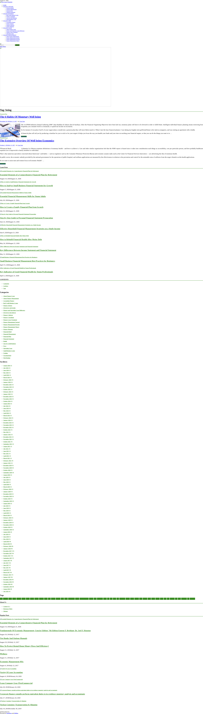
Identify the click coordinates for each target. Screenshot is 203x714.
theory (179, 598)
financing (91, 598)
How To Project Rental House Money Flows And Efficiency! (24, 646)
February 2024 (7, 418)
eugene (62, 598)
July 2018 (5, 534)
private (161, 598)
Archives (5, 286)
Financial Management (11, 9)
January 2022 (7, 434)
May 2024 (6, 410)
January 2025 (7, 394)
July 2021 (5, 449)
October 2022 (7, 429)
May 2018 (6, 539)
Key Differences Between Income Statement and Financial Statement (28, 250)
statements (172, 598)
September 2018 (7, 529)
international (100, 598)
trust (188, 598)
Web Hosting (6, 358)
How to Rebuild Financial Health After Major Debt (21, 239)
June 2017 (6, 565)
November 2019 (7, 496)
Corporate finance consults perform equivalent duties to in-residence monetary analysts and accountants (42, 694)
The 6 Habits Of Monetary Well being (20, 116)
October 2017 (7, 555)
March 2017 (6, 572)
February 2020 (7, 489)
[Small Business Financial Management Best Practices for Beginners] (18, 257)
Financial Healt (4, 138)
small (168, 598)
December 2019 (7, 494)
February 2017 (7, 574)
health (95, 598)
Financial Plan (9, 10)
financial (77, 598)
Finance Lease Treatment (12, 32)
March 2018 (6, 544)
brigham (23, 598)
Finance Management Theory (12, 40)
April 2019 (6, 513)
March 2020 (6, 487)
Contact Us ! (6, 606)
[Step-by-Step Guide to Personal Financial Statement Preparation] (18, 214)
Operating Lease (10, 33)
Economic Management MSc (12, 662)
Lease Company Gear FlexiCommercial (16, 683)
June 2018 (6, 536)
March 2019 (6, 515)
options (149, 598)
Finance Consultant (10, 16)
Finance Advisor (10, 23)
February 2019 (7, 517)
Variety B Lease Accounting (11, 672)
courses (45, 598)
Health (5, 341)
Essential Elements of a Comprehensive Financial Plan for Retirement (28, 175)
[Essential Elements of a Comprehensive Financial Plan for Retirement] (19, 171)
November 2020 (7, 468)
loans (118, 598)
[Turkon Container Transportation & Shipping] (13, 701)
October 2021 (7, 441)
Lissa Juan (22, 121)
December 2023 (7, 422)
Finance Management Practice (13, 39)
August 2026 (6, 365)
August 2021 (6, 446)
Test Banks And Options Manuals (13, 638)
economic (53, 598)
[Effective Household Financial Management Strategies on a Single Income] (20, 225)
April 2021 (6, 456)
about (1, 598)
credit (49, 598)
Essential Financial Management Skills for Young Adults (23, 196)
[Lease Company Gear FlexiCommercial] (11, 679)
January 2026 (7, 382)
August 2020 (6, 475)
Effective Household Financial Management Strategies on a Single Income (30, 229)
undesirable (192, 598)
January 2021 (7, 463)
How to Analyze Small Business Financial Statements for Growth (26, 186)
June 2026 (6, 370)
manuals (132, 598)
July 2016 (5, 591)
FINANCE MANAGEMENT (9, 35)
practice (153, 598)
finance (66, 598)
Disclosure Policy (7, 609)
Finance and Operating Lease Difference (15, 30)
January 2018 (7, 548)
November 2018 (7, 525)
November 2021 (7, 439)
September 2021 (7, 444)
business (28, 598)
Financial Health (10, 8)
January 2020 (7, 491)
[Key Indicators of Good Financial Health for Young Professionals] (18, 268)
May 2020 (6, 482)
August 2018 (6, 532)
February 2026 (7, 380)
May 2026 (6, 372)
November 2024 (7, 399)
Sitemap (5, 611)
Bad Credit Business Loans (12, 15)
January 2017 (7, 577)
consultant (41, 598)
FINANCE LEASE (7, 28)
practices (158, 598)
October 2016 (7, 584)
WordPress (9, 713)
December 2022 (7, 427)
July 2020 (5, 477)
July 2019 (5, 506)
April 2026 (6, 375)
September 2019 (7, 501)
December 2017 (7, 551)
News (4, 346)
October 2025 (7, 389)
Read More (24, 136)
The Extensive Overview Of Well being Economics (27, 140)
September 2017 (7, 558)
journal (105, 598)
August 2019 (6, 503)
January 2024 (7, 420)
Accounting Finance (10, 22)
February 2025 (7, 391)
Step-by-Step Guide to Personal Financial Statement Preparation (26, 218)
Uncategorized (7, 355)
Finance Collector (10, 25)
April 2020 (6, 484)
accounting (5, 598)
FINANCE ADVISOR (8, 6)
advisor (10, 598)
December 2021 (7, 437)
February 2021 (7, 460)
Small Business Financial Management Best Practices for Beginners (27, 261)
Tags (4, 288)
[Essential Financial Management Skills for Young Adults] (15, 193)
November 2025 (7, 387)
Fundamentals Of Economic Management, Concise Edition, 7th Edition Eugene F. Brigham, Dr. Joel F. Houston (45, 631)
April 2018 (6, 541)
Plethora (3, 654)
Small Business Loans (11, 19)
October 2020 (7, 470)
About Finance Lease (11, 29)
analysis (14, 598)
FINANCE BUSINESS (8, 13)
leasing (114, 598)
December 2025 (7, 384)
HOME (4, 5)
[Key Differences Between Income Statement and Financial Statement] (19, 246)
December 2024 (7, 396)
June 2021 (6, 451)
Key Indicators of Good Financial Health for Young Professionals (26, 272)
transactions (184, 598)
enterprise (58, 598)
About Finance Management (12, 36)
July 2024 (5, 406)
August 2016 (6, 589)
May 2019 (6, 510)
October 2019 (7, 498)
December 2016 (7, 579)
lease (108, 598)
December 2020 (7, 465)
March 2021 (6, 458)
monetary (136, 598)
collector (32, 598)
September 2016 (7, 586)
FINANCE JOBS (7, 20)
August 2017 (6, 560)
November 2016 (7, 582)
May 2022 (6, 432)
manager (128, 598)
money (140, 598)
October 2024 (7, 401)
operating (145, 598)
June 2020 (6, 479)
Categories (6, 283)
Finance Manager (10, 26)
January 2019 (7, 520)
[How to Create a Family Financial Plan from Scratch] (15, 203)
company (36, 598)
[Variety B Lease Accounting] (8, 669)
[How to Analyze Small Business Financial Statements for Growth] (18, 182)
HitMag (16, 713)
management (122, 598)
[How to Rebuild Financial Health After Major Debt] (14, 236)
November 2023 (7, 425)
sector (165, 598)
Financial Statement (10, 12)
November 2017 (7, 553)
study (176, 598)
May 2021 (6, 453)
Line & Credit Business (11, 18)
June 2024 (6, 408)
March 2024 (6, 415)
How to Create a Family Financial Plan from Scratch (21, 207)
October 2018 (7, 527)
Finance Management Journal (12, 38)
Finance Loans (71, 598)
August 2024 (6, 403)
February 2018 (7, 546)
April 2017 (6, 570)
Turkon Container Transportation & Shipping (18, 705)
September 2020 (7, 472)
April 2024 (6, 413)
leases (111, 598)
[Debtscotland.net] (55, 106)
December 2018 (7, 522)
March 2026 (6, 377)
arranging (18, 598)
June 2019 (6, 508)
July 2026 (5, 368)
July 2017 (5, 563)
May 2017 (6, 567)
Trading (5, 353)
